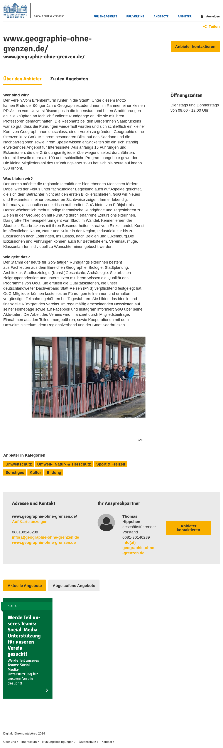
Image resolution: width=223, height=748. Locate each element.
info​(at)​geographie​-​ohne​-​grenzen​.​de (45, 537)
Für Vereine (135, 16)
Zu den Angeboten (69, 79)
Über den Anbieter (22, 79)
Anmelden (213, 16)
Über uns (9, 741)
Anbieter (185, 16)
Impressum (29, 741)
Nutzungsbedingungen (57, 741)
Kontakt (106, 741)
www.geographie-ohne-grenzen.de (44, 542)
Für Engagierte (105, 16)
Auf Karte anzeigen (29, 521)
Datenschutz (87, 741)
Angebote (161, 16)
